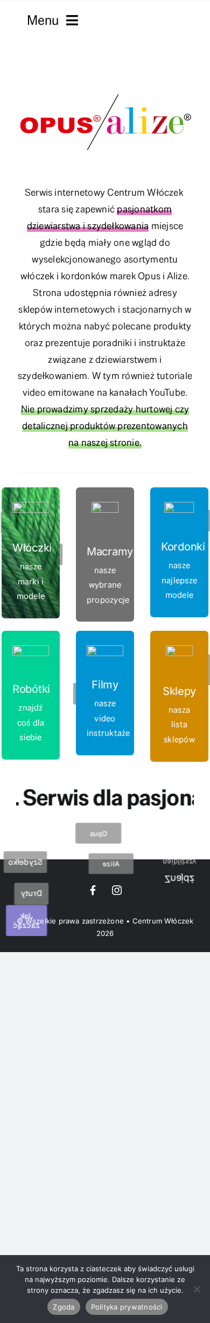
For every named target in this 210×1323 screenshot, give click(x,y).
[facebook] (93, 890)
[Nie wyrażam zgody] (196, 1289)
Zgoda (63, 1307)
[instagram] (117, 890)
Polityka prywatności (127, 1307)
